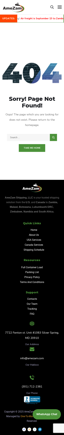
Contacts (32, 298)
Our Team (32, 303)
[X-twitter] (35, 429)
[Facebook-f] (24, 429)
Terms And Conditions (32, 282)
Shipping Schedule (34, 249)
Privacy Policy (32, 277)
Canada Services (34, 244)
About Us (34, 234)
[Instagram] (29, 429)
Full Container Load (32, 267)
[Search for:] (32, 137)
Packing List (32, 272)
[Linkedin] (40, 429)
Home (34, 229)
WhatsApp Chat (46, 414)
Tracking (32, 308)
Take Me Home (32, 147)
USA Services (34, 239)
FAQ (32, 313)
